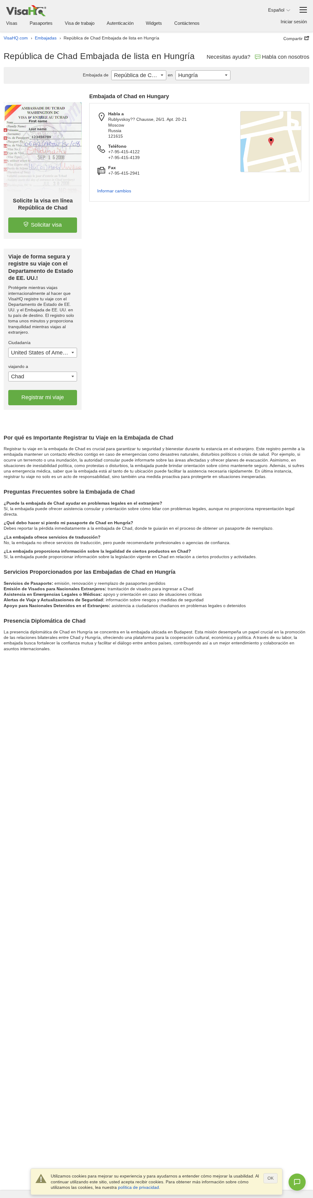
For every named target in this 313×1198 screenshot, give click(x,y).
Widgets (154, 23)
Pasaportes (41, 23)
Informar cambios (114, 190)
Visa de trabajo (79, 23)
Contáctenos (187, 23)
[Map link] (270, 141)
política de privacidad (138, 1187)
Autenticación (120, 23)
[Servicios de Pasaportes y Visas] (26, 10)
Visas (11, 23)
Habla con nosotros (285, 57)
